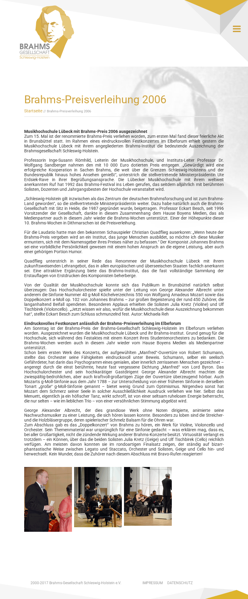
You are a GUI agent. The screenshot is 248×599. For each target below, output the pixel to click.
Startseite (33, 110)
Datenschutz (180, 583)
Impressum (152, 583)
